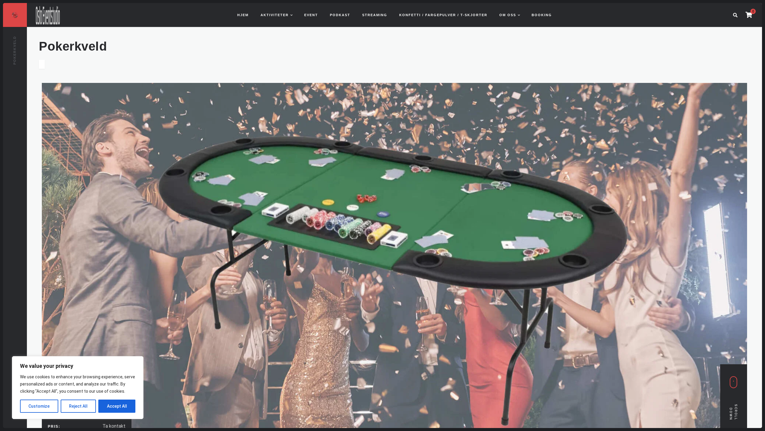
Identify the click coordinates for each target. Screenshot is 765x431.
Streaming (374, 15)
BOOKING (542, 15)
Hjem (243, 15)
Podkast (340, 15)
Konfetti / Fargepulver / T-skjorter (443, 15)
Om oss (507, 15)
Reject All (78, 406)
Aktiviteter (275, 15)
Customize (39, 406)
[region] (77, 387)
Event (311, 15)
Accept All (117, 406)
